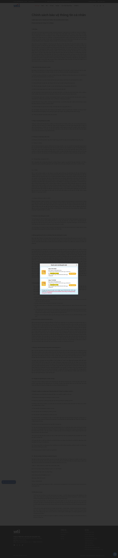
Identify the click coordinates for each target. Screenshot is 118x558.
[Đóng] (76, 265)
